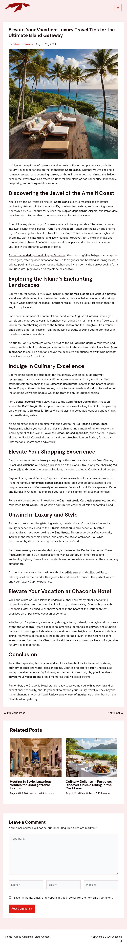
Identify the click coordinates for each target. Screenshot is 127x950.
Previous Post (14, 713)
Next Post (115, 713)
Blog (37, 936)
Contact (45, 936)
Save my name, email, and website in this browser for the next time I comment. (63, 897)
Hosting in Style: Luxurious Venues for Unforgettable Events (31, 784)
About (17, 936)
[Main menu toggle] (118, 7)
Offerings (27, 936)
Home (8, 936)
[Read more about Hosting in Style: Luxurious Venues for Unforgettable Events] (36, 757)
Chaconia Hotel (18, 609)
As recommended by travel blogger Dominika (37, 255)
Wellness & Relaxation (42, 793)
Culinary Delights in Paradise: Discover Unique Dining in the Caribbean (89, 784)
